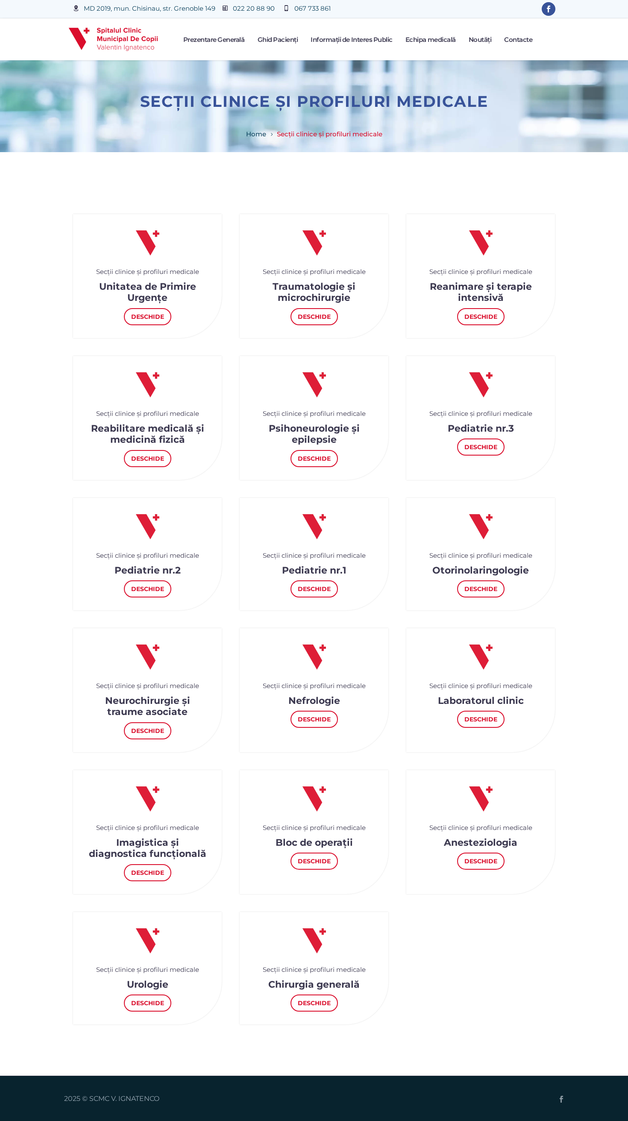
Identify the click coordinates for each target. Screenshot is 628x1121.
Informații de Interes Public (352, 39)
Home (256, 134)
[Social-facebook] (548, 9)
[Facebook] (561, 1099)
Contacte (518, 39)
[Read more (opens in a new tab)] (143, 9)
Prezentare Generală (214, 39)
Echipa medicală (430, 39)
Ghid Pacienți (278, 39)
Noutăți (480, 39)
